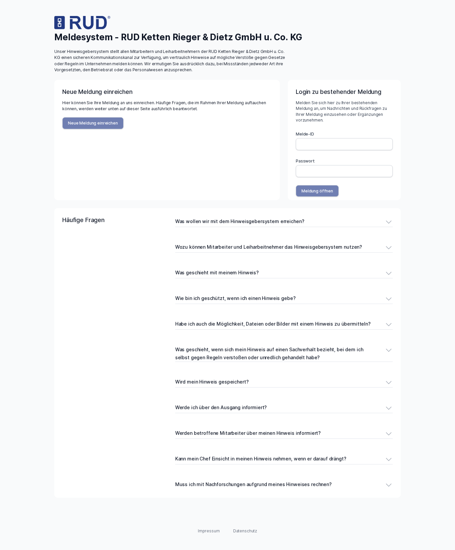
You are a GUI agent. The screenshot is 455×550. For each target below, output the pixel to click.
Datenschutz (245, 530)
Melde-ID (305, 134)
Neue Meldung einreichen (93, 123)
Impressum (209, 530)
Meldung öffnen (317, 190)
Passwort (305, 160)
